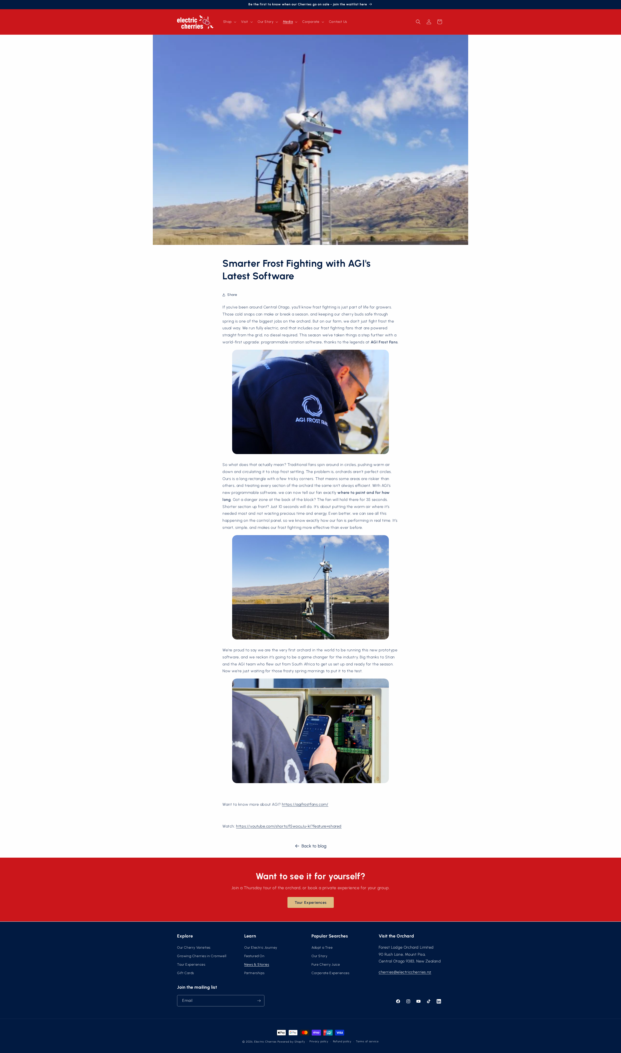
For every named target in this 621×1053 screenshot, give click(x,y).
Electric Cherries (265, 1041)
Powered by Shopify (291, 1041)
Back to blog (314, 846)
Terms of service (367, 1041)
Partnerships (254, 973)
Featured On (254, 956)
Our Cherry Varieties (194, 947)
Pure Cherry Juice (325, 964)
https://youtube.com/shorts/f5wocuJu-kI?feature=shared (289, 826)
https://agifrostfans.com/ (305, 804)
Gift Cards (185, 973)
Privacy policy (319, 1041)
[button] (229, 22)
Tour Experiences (311, 902)
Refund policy (342, 1041)
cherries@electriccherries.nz (405, 972)
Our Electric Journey (260, 947)
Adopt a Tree (322, 947)
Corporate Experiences (330, 973)
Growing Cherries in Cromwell (202, 956)
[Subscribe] (258, 1000)
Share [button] (232, 295)
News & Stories (256, 964)
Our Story (319, 956)
